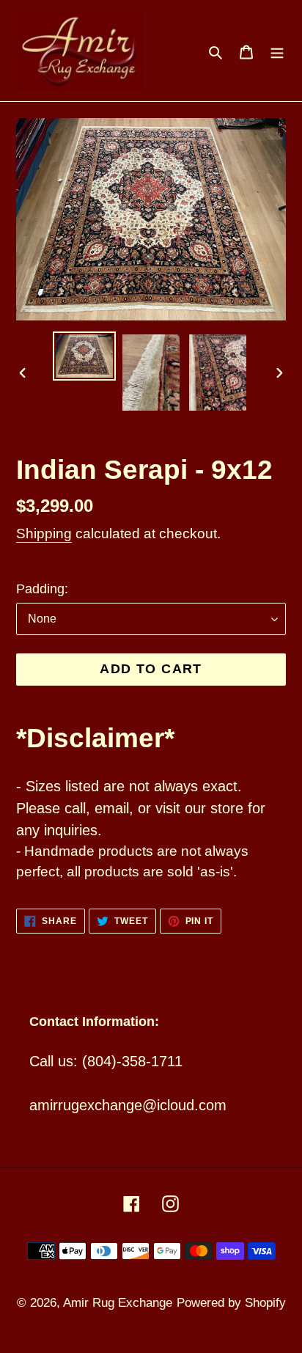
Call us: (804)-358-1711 (106, 1061)
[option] (84, 356)
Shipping (44, 533)
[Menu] (277, 50)
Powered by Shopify (231, 1303)
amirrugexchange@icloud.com (127, 1105)
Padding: (42, 589)
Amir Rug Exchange (117, 1303)
